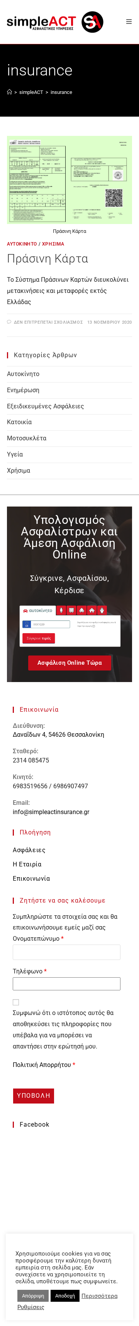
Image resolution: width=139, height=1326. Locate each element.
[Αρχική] (9, 92)
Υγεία (15, 454)
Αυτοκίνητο (22, 244)
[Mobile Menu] (126, 21)
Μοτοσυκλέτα (26, 438)
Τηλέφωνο (30, 971)
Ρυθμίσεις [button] (30, 1307)
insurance (61, 92)
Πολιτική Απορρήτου (43, 1064)
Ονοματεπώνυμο (38, 938)
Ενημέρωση (23, 390)
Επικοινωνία (31, 878)
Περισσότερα (99, 1296)
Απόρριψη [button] (33, 1296)
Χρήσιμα (53, 244)
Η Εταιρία (27, 864)
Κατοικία (19, 422)
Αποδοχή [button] (65, 1296)
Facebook (34, 1124)
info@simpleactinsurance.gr (51, 812)
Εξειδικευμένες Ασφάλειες (45, 406)
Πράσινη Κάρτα (47, 258)
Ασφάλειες (29, 850)
